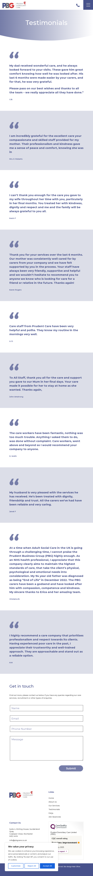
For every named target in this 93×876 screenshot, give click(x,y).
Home (51, 798)
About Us (53, 802)
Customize (15, 866)
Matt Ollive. (76, 866)
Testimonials (54, 809)
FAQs (51, 813)
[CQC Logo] (58, 829)
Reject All (32, 866)
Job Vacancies (55, 817)
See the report (59, 851)
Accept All (47, 866)
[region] (31, 857)
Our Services (54, 806)
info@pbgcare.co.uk (18, 840)
